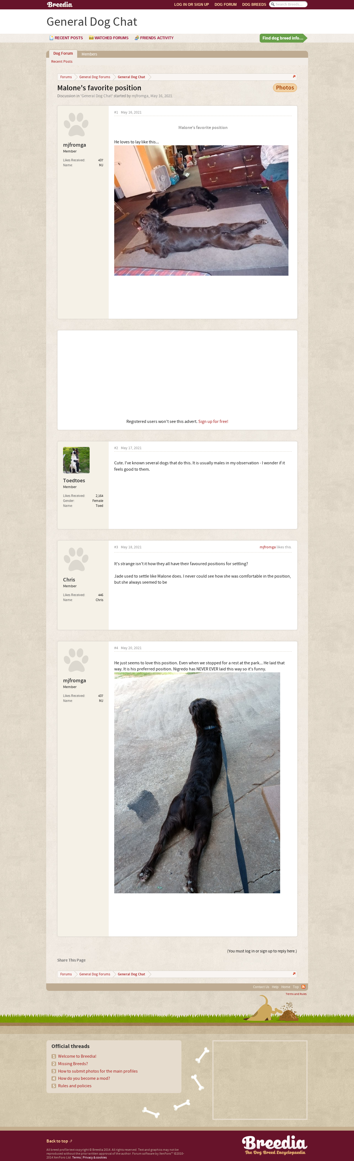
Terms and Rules (296, 994)
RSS (303, 987)
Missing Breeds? (73, 1064)
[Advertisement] (177, 374)
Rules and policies (75, 1086)
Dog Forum (226, 4)
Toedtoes (74, 480)
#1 (116, 112)
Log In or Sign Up (191, 4)
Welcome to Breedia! (77, 1056)
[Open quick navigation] (293, 77)
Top (296, 987)
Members (89, 54)
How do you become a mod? (84, 1078)
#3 (116, 547)
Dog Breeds (254, 4)
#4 (116, 648)
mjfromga (140, 96)
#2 (116, 448)
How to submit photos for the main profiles (98, 1071)
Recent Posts (61, 61)
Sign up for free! (213, 421)
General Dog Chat (97, 96)
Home (285, 987)
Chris (69, 579)
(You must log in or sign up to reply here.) (262, 951)
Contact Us (261, 987)
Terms (76, 1157)
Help (275, 987)
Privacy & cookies (95, 1157)
